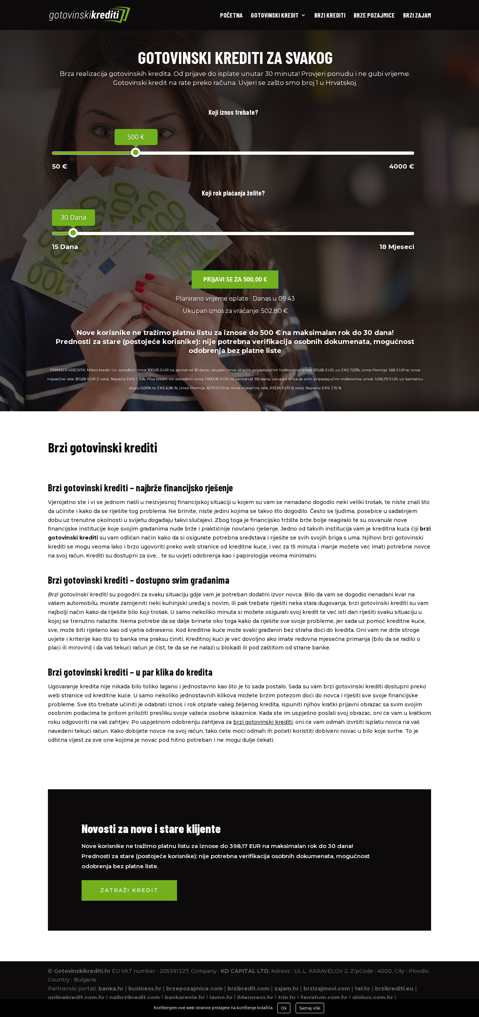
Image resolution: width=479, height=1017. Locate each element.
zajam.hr (286, 988)
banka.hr (110, 988)
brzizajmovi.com (326, 988)
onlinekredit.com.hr (76, 997)
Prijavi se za (235, 279)
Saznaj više (309, 1008)
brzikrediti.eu (394, 988)
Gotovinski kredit (275, 15)
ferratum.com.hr (323, 997)
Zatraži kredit (129, 890)
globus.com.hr (372, 997)
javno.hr (221, 997)
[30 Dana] (73, 232)
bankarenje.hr (185, 997)
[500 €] (135, 152)
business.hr (144, 988)
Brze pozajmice (374, 15)
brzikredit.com (248, 988)
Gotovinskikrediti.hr (82, 971)
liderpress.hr (255, 997)
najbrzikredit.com (134, 997)
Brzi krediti (329, 15)
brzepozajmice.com (194, 988)
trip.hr (287, 997)
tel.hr (362, 988)
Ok (284, 1008)
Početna (231, 15)
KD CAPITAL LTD (245, 971)
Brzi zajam (417, 15)
